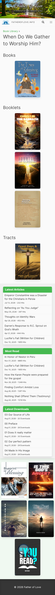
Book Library (10, 31)
